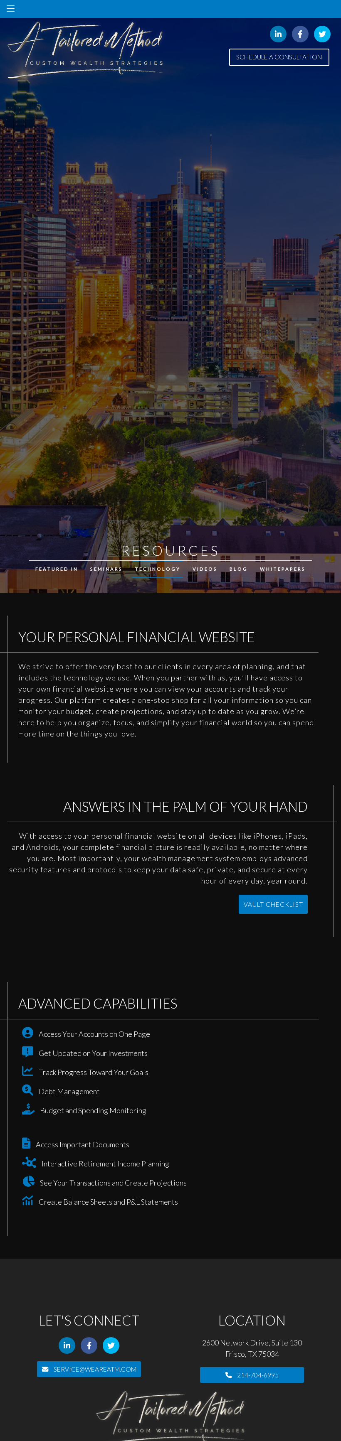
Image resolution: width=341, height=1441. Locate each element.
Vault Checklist (273, 904)
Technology (157, 569)
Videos (205, 569)
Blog (239, 569)
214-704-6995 (257, 1375)
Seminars (106, 569)
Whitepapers (283, 569)
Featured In (56, 569)
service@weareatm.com (94, 1369)
